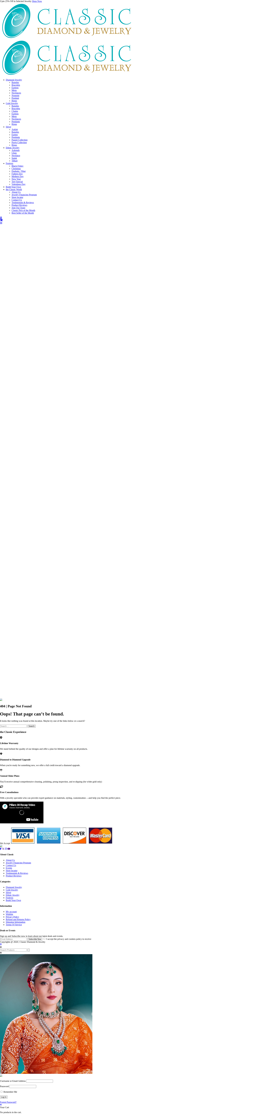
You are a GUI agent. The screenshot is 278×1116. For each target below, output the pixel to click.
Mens (14, 90)
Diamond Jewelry (14, 80)
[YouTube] (9, 849)
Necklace (16, 155)
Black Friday (17, 166)
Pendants (16, 121)
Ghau (14, 153)
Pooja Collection (19, 142)
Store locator (17, 197)
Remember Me (10, 1092)
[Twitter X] (3, 849)
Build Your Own (13, 187)
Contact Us (17, 200)
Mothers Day (18, 176)
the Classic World (14, 189)
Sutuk (14, 158)
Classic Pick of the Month (23, 210)
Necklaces (16, 93)
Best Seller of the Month (23, 213)
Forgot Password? (8, 1102)
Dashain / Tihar (19, 171)
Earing (15, 134)
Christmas (16, 168)
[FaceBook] (0, 849)
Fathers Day (17, 174)
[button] (139, 223)
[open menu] (1, 223)
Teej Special (17, 181)
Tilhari (15, 161)
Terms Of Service (14, 924)
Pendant (15, 98)
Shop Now (37, 1)
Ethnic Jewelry (12, 147)
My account (11, 911)
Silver (8, 127)
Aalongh (16, 150)
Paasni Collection (20, 140)
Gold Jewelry (12, 103)
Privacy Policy (12, 917)
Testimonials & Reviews (23, 202)
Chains (15, 111)
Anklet (15, 129)
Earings (15, 87)
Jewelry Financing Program (24, 194)
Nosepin (15, 95)
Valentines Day (18, 184)
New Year (16, 179)
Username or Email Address (13, 1081)
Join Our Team (18, 207)
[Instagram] (6, 849)
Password (4, 1086)
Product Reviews (19, 205)
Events (9, 868)
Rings (14, 100)
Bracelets (16, 85)
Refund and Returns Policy (18, 919)
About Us (16, 192)
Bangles (15, 82)
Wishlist (9, 914)
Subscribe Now (35, 939)
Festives (9, 163)
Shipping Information (15, 922)
